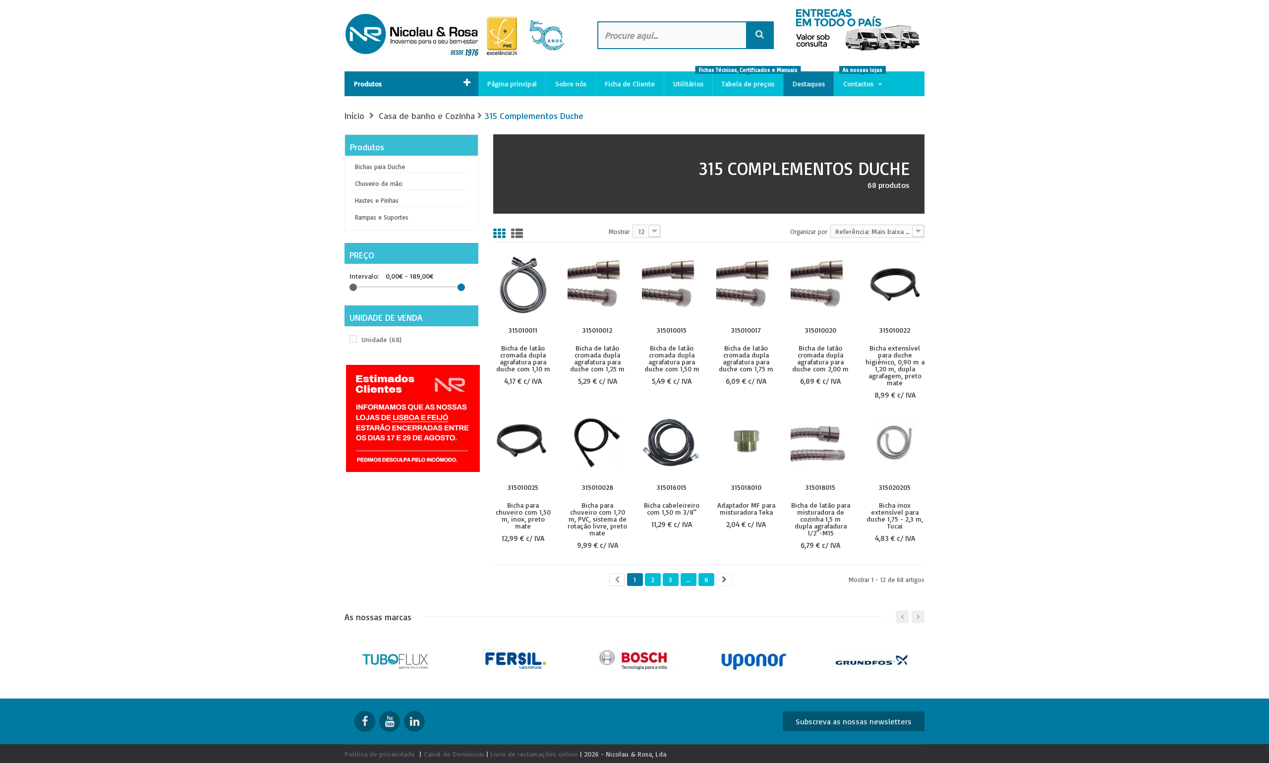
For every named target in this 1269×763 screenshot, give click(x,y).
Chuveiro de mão (379, 183)
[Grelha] (499, 233)
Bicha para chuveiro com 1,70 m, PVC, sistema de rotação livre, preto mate (597, 518)
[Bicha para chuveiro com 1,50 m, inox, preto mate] (523, 442)
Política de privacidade (380, 754)
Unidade (381, 339)
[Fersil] (516, 659)
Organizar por (808, 231)
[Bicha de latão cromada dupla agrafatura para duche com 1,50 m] (671, 285)
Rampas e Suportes (381, 217)
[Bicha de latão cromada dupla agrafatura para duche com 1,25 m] (597, 285)
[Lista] (517, 233)
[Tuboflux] (397, 659)
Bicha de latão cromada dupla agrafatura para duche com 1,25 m (597, 358)
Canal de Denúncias (454, 754)
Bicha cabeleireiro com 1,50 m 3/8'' (671, 508)
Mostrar (619, 231)
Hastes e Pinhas (377, 200)
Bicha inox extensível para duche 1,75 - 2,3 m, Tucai (894, 515)
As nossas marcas (378, 616)
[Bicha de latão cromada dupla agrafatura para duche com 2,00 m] (820, 285)
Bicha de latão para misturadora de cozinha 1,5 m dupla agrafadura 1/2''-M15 (820, 518)
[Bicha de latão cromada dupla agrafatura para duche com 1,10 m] (523, 285)
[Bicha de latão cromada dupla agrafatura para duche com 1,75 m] (746, 285)
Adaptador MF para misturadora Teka (746, 508)
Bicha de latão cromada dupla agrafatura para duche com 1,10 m (523, 358)
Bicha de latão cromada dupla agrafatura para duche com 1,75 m (746, 358)
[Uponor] (754, 659)
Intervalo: (364, 276)
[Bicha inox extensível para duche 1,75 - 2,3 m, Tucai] (894, 442)
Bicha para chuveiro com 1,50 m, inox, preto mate (523, 515)
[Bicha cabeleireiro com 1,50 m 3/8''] (671, 442)
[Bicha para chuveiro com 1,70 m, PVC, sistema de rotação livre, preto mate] (597, 442)
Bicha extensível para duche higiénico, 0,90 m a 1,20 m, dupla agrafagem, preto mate (894, 365)
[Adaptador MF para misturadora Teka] (746, 442)
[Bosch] (635, 659)
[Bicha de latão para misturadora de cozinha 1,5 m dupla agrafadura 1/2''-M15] (820, 442)
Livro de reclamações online (534, 754)
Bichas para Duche (380, 167)
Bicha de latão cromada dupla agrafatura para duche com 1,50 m (671, 358)
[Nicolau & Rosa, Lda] (461, 35)
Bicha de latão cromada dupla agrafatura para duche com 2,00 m (820, 358)
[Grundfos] (873, 659)
